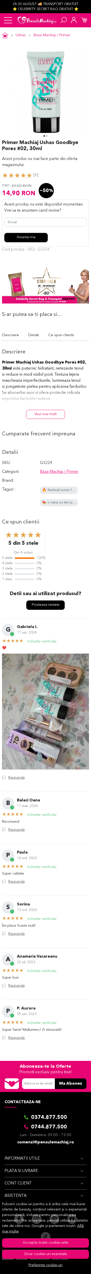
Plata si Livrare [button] (21, 1171)
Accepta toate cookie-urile (45, 1243)
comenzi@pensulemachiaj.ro (45, 1142)
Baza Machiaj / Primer (51, 35)
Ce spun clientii (61, 335)
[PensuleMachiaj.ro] (37, 20)
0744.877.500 (49, 1127)
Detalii (33, 335)
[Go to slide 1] (44, 136)
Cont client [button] (18, 1183)
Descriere (10, 335)
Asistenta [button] (16, 1196)
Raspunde (16, 777)
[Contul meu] (74, 20)
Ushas (21, 35)
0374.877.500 (49, 1117)
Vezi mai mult (45, 414)
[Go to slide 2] (47, 136)
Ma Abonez (70, 1084)
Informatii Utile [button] (22, 1159)
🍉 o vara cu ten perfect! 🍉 (65, 502)
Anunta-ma (26, 237)
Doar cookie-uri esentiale (45, 1254)
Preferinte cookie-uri (45, 1265)
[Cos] (84, 20)
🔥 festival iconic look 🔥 (62, 490)
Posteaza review (45, 605)
